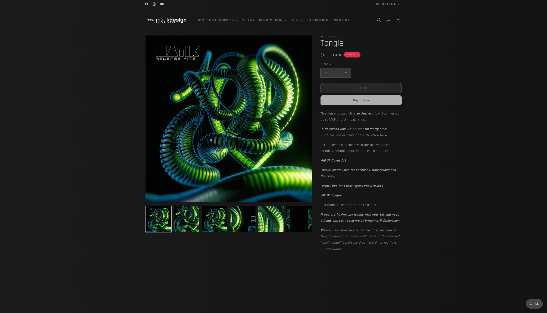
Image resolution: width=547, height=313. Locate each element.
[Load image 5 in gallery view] (271, 219)
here (349, 205)
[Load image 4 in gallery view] (243, 219)
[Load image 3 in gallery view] (214, 219)
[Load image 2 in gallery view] (187, 219)
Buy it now (361, 100)
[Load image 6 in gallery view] (299, 219)
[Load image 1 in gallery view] (158, 219)
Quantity (326, 64)
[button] (223, 19)
